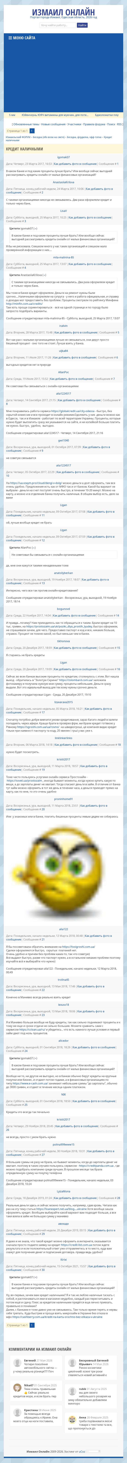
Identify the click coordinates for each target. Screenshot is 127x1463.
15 (118, 648)
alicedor (64, 1040)
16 (118, 669)
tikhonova (63, 641)
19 (43, 769)
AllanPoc (63, 372)
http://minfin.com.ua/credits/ (24, 304)
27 (43, 1155)
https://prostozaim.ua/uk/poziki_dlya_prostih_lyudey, (59, 626)
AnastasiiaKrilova (63, 182)
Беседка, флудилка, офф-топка (84, 137)
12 (43, 540)
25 (25, 1105)
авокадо (63, 1223)
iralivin (63, 326)
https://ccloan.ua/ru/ (32, 1029)
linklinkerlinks (63, 738)
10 (7, 476)
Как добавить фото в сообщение (75, 164)
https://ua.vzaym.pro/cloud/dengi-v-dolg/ (36, 483)
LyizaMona (63, 1191)
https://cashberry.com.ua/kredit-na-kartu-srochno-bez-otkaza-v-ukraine (57, 1317)
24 (25, 1051)
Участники (74, 124)
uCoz (82, 1451)
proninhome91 (63, 799)
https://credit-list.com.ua (76, 1245)
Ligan (63, 505)
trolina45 (63, 980)
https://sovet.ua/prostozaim (24, 780)
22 (43, 990)
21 (43, 939)
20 (43, 809)
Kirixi (64, 1259)
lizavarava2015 (63, 702)
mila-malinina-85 (63, 257)
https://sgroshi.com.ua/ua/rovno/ (38, 727)
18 (119, 744)
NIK (63, 1094)
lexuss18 (63, 1005)
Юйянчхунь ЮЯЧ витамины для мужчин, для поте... (34, 115)
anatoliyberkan (63, 573)
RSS (119, 124)
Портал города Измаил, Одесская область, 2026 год (63, 17)
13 (43, 583)
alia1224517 (63, 393)
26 (7, 1130)
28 (118, 1198)
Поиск (111, 124)
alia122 (63, 929)
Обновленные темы (26, 124)
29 (43, 1234)
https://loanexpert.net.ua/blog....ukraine (61, 1209)
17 (43, 712)
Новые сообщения (53, 124)
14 (117, 615)
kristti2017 (63, 759)
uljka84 (63, 351)
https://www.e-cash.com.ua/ (30, 1083)
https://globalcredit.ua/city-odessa (72, 411)
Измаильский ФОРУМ (18, 137)
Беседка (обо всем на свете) (48, 137)
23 (43, 1015)
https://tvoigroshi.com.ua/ (78, 947)
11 (43, 515)
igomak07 (63, 157)
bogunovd (63, 609)
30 (43, 1270)
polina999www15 (63, 1144)
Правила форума (94, 124)
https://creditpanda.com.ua (96, 1166)
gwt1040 (63, 440)
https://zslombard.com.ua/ (76, 680)
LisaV (63, 211)
